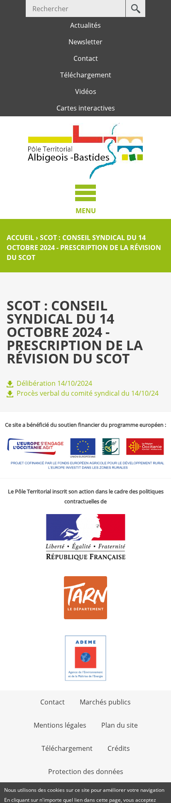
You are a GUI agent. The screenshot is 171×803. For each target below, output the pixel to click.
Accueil (20, 237)
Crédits (118, 748)
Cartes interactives (85, 108)
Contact (85, 58)
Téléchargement (85, 74)
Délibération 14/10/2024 (54, 383)
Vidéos (85, 91)
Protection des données (85, 771)
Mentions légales (60, 725)
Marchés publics (105, 702)
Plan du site (119, 725)
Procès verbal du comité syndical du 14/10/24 (88, 393)
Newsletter (85, 41)
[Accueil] (85, 151)
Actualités (85, 25)
